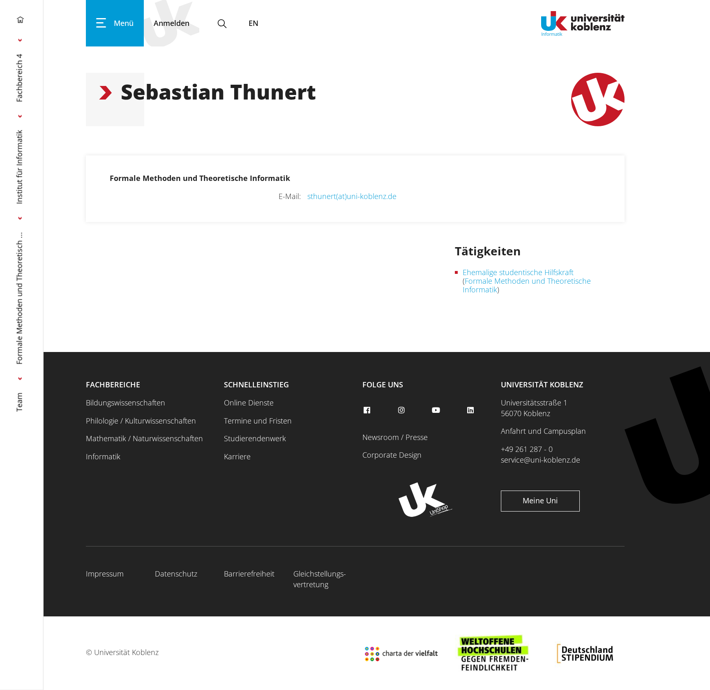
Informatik (103, 456)
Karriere (237, 456)
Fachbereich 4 (19, 78)
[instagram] (402, 410)
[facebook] (367, 410)
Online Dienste (249, 403)
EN (253, 23)
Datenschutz (176, 574)
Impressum (105, 574)
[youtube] (436, 410)
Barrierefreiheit (249, 574)
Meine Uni (540, 500)
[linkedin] (471, 410)
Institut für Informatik (19, 167)
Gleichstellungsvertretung (319, 579)
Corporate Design (392, 455)
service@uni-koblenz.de (540, 460)
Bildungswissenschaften (125, 403)
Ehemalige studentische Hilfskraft (518, 272)
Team (19, 402)
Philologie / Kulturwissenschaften (141, 421)
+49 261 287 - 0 (527, 449)
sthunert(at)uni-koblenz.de (351, 196)
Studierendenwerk (255, 438)
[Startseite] (20, 21)
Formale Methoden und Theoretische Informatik (527, 285)
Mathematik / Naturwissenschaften (144, 438)
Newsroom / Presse (395, 437)
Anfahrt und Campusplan (543, 431)
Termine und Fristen (258, 421)
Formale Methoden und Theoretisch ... (19, 298)
